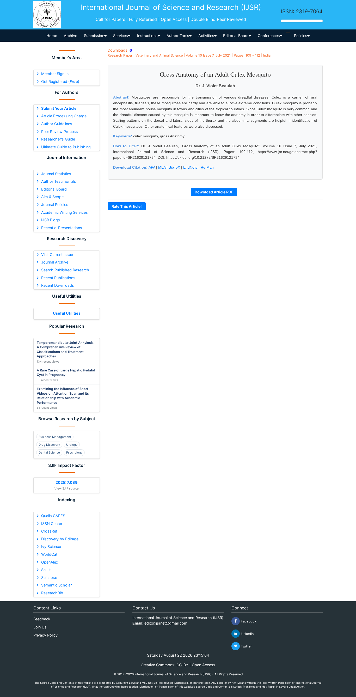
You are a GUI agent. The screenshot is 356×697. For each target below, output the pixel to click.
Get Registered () (60, 81)
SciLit (46, 569)
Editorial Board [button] (236, 35)
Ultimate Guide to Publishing (66, 147)
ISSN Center (51, 523)
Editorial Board (54, 189)
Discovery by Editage (59, 539)
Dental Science (49, 452)
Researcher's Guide (58, 139)
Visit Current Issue (57, 254)
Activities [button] (206, 35)
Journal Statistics (56, 174)
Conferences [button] (269, 35)
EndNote (190, 167)
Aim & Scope (52, 196)
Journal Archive (54, 262)
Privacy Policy (45, 635)
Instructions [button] (147, 35)
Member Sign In (55, 73)
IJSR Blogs (50, 220)
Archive (70, 35)
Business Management (55, 437)
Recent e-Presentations (61, 227)
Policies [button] (300, 35)
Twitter (246, 646)
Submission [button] (94, 35)
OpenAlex (49, 562)
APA (152, 167)
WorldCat (49, 554)
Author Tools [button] (178, 35)
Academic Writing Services (64, 212)
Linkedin (247, 633)
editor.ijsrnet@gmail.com (165, 623)
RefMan (207, 167)
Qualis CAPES (53, 515)
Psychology (74, 452)
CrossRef (49, 531)
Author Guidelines (56, 123)
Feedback (41, 619)
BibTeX (174, 167)
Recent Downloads (57, 285)
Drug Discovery (49, 445)
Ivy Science (51, 546)
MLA (161, 167)
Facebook (248, 621)
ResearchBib (52, 593)
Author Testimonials (58, 181)
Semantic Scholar (56, 585)
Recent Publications (58, 278)
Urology (71, 445)
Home (51, 35)
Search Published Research (65, 270)
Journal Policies (54, 204)
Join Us (40, 627)
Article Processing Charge (64, 116)
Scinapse (49, 577)
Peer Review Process (59, 131)
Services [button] (120, 35)
